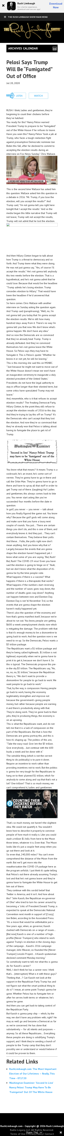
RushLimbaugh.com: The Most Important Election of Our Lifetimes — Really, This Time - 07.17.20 (33, 1073)
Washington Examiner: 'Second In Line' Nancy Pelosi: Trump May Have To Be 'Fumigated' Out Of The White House (31, 1087)
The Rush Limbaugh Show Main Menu (28, 17)
